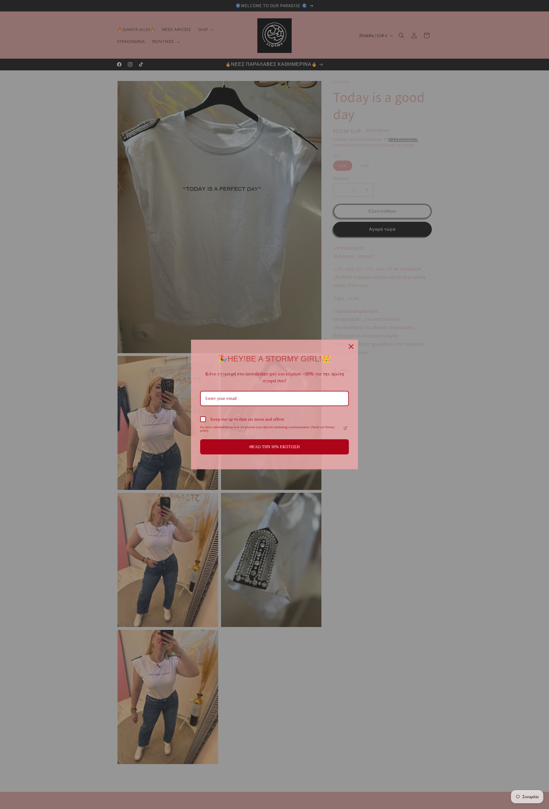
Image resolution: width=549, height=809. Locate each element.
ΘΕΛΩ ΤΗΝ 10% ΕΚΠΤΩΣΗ (274, 446)
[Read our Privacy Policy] (345, 428)
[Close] (351, 346)
